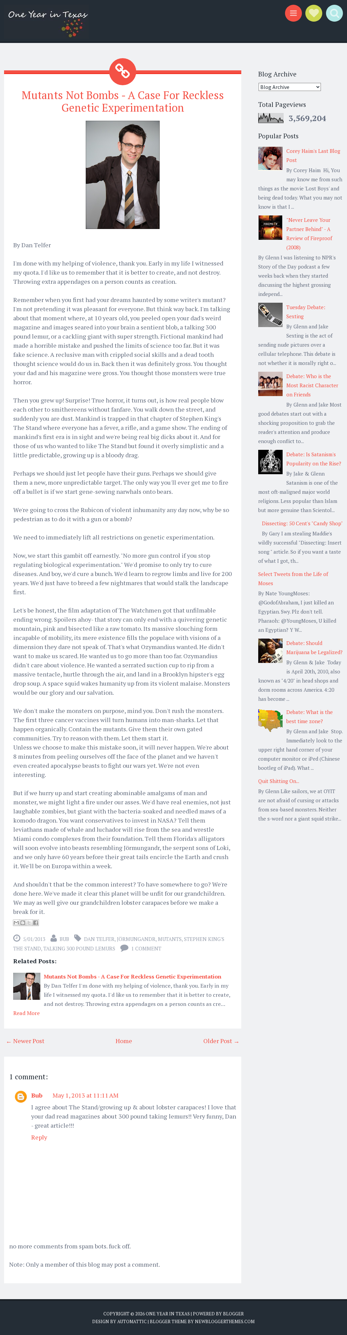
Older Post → (221, 1041)
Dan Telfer (99, 939)
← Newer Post (25, 1041)
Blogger (233, 1314)
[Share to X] (29, 922)
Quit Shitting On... (278, 781)
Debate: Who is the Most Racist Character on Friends (312, 385)
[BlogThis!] (22, 922)
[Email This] (16, 922)
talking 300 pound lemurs (79, 948)
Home (124, 1041)
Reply (39, 1137)
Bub (36, 1095)
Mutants (170, 939)
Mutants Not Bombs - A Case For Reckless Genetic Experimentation (123, 101)
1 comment (146, 948)
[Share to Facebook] (35, 922)
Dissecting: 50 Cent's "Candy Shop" (302, 523)
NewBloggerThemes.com (224, 1321)
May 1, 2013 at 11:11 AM (86, 1095)
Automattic (132, 1321)
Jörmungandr (136, 939)
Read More (26, 1013)
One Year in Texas (168, 1314)
